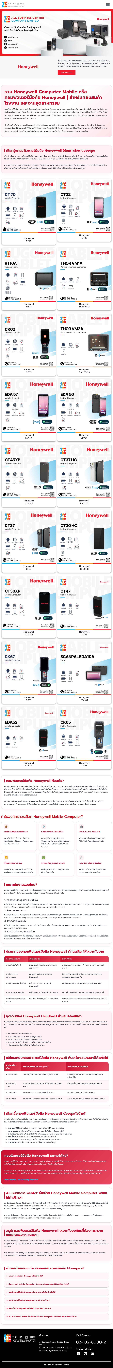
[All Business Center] (13, 4)
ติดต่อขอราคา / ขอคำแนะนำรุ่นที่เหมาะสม (21, 1179)
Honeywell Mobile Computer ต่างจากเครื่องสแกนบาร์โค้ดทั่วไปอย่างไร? (38, 1284)
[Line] (85, 1353)
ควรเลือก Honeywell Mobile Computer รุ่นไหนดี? (29, 1308)
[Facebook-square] (78, 1353)
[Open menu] (108, 4)
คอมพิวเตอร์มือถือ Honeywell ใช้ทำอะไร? (25, 1276)
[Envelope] (92, 1353)
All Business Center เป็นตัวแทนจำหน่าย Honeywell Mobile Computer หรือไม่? (42, 1316)
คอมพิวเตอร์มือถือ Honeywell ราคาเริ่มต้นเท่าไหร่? (29, 1300)
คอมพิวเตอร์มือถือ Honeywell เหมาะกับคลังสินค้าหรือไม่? (32, 1292)
